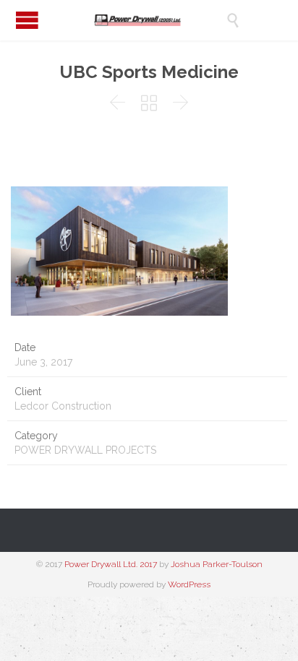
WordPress (189, 584)
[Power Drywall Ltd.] (160, 20)
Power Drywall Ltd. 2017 (110, 564)
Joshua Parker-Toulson (217, 564)
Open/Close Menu (27, 20)
